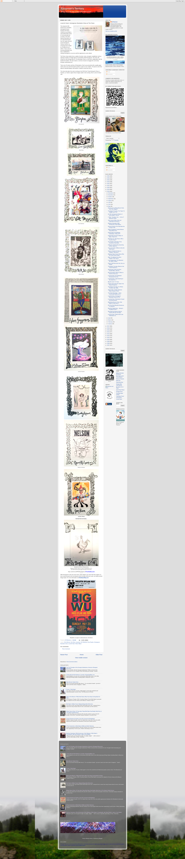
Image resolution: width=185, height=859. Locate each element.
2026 (108, 176)
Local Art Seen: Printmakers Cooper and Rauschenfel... (116, 300)
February (110, 321)
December (110, 193)
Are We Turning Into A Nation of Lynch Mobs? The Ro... (115, 215)
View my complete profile (111, 31)
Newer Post (64, 654)
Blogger (100, 838)
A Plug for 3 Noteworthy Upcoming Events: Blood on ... (116, 245)
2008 (108, 343)
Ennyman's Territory (72, 8)
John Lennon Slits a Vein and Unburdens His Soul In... (114, 221)
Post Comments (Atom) (72, 661)
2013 (108, 333)
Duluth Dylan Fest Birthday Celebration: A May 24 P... (114, 233)
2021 (108, 185)
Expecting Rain (119, 382)
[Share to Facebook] (86, 640)
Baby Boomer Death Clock (72, 682)
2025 (108, 178)
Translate (116, 140)
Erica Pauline (91, 642)
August (110, 200)
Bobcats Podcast (120, 378)
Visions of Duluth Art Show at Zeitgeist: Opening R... (114, 252)
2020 (108, 187)
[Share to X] (84, 640)
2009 (108, 341)
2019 (108, 189)
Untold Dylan (119, 399)
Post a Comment (66, 648)
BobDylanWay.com (84, 577)
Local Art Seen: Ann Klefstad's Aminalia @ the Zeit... (115, 276)
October (110, 196)
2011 (108, 337)
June (109, 204)
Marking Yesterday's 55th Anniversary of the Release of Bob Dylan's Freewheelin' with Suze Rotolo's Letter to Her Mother (81, 734)
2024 (108, 179)
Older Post (99, 654)
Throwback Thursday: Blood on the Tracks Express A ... (116, 267)
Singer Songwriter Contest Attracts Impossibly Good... (116, 230)
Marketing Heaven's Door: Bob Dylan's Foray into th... (115, 303)
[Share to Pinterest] (87, 640)
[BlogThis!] (83, 640)
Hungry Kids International (119, 385)
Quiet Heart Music (120, 389)
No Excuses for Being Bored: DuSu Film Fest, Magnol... (116, 208)
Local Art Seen (71, 643)
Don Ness (73, 642)
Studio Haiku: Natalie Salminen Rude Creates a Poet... (115, 290)
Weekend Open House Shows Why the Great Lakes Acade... (116, 255)
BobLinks (118, 380)
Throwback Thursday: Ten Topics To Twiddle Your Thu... (116, 211)
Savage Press (119, 391)
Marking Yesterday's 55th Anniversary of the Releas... (115, 224)
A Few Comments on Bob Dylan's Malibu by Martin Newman (80, 726)
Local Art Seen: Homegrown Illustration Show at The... (114, 296)
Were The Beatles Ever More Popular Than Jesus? (114, 258)
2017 (108, 326)
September (111, 198)
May (109, 206)
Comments (110, 74)
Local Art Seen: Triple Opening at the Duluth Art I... (115, 279)
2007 (108, 345)
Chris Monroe (67, 642)
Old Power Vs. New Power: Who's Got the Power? (115, 239)
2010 (108, 339)
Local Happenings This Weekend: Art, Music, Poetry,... (115, 261)
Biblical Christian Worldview (120, 374)
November (110, 194)
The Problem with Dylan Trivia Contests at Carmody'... (115, 242)
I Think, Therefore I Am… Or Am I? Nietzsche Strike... (116, 218)
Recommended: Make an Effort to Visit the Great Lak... (115, 273)
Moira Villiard (78, 643)
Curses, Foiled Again (71, 689)
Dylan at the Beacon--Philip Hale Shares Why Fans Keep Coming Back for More (84, 775)
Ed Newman (115, 21)
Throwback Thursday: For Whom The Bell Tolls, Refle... (115, 287)
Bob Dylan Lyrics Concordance (120, 376)
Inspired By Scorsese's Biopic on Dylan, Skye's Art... (115, 236)
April (109, 318)
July (109, 202)
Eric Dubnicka (84, 642)
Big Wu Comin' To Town (113, 281)
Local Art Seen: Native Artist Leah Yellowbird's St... (115, 315)
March (109, 320)
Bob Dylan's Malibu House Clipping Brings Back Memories (79, 704)
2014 (108, 331)
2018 (108, 191)
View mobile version (81, 657)
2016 (108, 328)
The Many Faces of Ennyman (120, 397)
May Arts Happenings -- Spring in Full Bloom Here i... (115, 309)
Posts (108, 71)
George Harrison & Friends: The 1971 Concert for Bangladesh (80, 718)
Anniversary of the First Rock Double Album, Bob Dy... (114, 270)
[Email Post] (79, 640)
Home (82, 654)
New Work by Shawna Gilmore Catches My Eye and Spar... (115, 312)
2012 (108, 335)
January (110, 323)
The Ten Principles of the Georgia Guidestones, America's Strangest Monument (84, 746)
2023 (108, 181)
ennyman (78, 642)
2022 (108, 183)
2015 (108, 330)
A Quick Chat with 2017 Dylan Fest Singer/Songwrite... (116, 284)
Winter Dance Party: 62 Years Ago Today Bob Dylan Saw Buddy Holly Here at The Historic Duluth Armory (90, 790)
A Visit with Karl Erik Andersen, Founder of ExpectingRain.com (80, 674)
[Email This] (82, 640)
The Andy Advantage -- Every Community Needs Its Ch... (114, 293)
